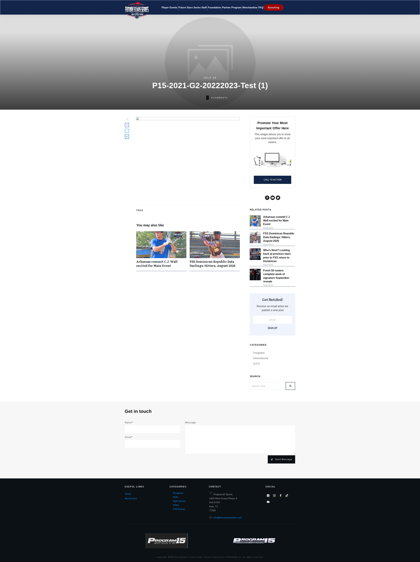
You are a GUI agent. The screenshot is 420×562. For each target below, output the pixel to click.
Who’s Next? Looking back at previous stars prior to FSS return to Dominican (277, 256)
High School (179, 501)
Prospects (178, 493)
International (260, 358)
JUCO (256, 363)
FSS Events (179, 509)
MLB (175, 497)
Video (176, 505)
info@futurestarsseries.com (227, 517)
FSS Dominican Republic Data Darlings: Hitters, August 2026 (215, 251)
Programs (259, 352)
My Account (131, 498)
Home (128, 494)
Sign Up (272, 327)
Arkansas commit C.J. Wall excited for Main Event (161, 251)
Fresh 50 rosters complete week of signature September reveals (276, 276)
